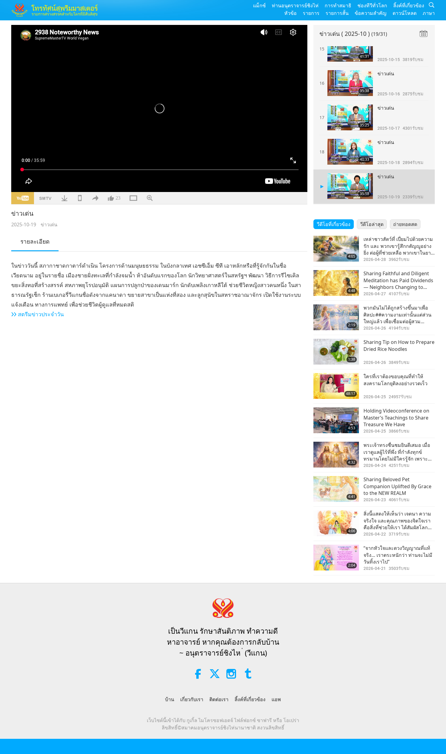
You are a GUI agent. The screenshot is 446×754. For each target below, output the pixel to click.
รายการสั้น (337, 13)
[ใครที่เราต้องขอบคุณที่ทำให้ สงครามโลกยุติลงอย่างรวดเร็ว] (336, 386)
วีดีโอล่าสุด (371, 224)
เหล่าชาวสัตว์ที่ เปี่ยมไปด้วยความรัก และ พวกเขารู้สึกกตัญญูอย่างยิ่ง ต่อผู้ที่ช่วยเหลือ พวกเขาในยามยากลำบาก (398, 246)
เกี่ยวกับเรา (191, 699)
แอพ (276, 699)
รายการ (311, 13)
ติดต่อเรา (218, 699)
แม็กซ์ (259, 5)
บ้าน (169, 699)
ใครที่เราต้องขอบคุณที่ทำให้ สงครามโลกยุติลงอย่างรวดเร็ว (395, 379)
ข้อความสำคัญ (371, 13)
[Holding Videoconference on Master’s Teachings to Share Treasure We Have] (336, 420)
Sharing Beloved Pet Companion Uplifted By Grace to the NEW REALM (397, 486)
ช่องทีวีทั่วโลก (372, 5)
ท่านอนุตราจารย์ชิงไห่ (295, 5)
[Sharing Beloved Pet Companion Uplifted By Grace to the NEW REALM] (336, 489)
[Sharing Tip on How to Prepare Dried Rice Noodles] (336, 352)
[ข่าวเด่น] (350, 49)
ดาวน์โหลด (405, 13)
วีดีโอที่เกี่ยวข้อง (333, 224)
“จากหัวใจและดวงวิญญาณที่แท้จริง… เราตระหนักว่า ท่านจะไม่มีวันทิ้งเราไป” (397, 555)
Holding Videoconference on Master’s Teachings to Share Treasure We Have (396, 417)
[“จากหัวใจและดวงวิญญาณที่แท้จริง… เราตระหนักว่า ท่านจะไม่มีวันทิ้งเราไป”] (336, 558)
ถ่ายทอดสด (405, 224)
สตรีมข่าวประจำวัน (41, 314)
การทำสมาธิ (338, 5)
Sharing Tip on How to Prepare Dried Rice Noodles (398, 345)
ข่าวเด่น (49, 224)
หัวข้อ (290, 13)
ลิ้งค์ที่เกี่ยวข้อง (408, 5)
